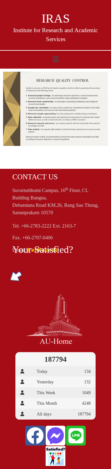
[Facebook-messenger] (55, 436)
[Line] (76, 436)
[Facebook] (35, 436)
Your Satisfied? (42, 249)
